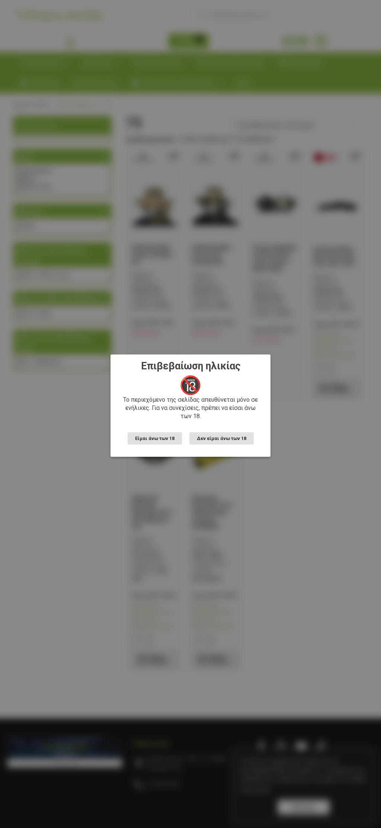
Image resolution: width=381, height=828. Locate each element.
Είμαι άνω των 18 (155, 438)
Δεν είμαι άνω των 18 (221, 438)
